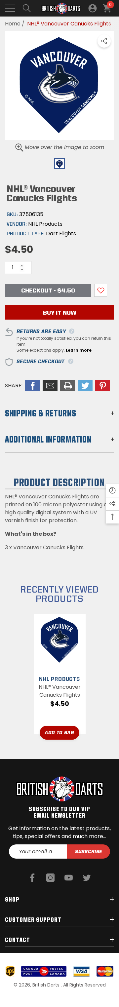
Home (12, 23)
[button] (27, 8)
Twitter (85, 385)
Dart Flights (61, 233)
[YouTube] (69, 878)
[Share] (104, 41)
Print (67, 385)
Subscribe (88, 851)
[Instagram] (50, 878)
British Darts (46, 985)
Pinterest (102, 385)
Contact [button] (17, 939)
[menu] (10, 8)
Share (104, 41)
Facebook (32, 385)
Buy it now (59, 312)
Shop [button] (12, 899)
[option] (59, 85)
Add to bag (59, 732)
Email (50, 385)
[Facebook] (32, 878)
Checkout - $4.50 (48, 290)
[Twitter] (87, 878)
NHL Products (45, 224)
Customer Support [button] (33, 919)
